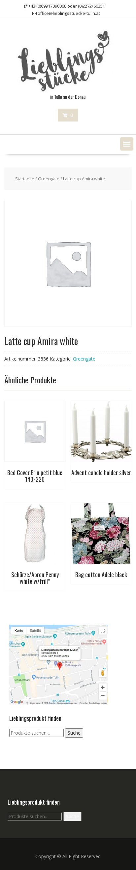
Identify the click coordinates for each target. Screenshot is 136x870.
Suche (74, 733)
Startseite (24, 179)
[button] (126, 144)
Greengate (48, 179)
